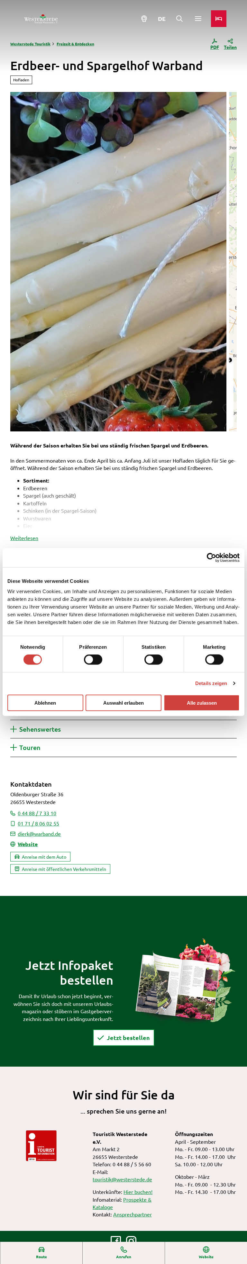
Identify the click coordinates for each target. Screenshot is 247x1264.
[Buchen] (218, 18)
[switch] (93, 660)
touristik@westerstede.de (122, 1179)
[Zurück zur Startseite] (41, 18)
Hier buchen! (138, 1191)
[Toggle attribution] (229, 360)
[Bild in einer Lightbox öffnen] (185, 980)
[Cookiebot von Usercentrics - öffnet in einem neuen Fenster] (211, 558)
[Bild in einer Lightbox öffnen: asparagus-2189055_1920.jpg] (118, 261)
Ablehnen (45, 702)
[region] (233, 261)
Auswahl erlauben (123, 702)
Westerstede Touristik (30, 43)
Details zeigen (211, 683)
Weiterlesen (24, 538)
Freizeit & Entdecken (75, 43)
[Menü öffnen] (198, 18)
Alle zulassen (202, 702)
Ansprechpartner (132, 1214)
